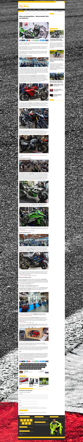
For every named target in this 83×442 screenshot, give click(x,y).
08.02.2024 (21, 20)
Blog (30, 9)
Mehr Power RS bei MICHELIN (32, 386)
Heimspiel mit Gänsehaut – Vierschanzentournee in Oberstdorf (58, 96)
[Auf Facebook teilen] (20, 40)
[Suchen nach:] (59, 1)
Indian (33, 365)
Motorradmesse (31, 20)
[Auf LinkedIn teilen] (26, 40)
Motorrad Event (27, 20)
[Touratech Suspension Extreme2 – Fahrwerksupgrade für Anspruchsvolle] (57, 76)
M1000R (41, 365)
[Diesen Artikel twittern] (23, 40)
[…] (54, 47)
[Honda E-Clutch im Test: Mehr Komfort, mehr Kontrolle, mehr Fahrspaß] (57, 54)
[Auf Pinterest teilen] (28, 40)
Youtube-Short (22, 230)
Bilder (34, 9)
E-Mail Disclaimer (55, 437)
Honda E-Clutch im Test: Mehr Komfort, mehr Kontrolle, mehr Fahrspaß (57, 60)
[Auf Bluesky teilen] (44, 40)
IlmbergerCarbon (28, 365)
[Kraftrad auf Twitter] (57, 11)
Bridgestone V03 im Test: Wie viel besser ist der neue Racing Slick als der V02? (58, 86)
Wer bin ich (39, 9)
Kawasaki (37, 365)
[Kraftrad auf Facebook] (54, 11)
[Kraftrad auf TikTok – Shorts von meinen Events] (62, 11)
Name (20, 400)
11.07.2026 (51, 62)
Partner (45, 9)
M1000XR (21, 367)
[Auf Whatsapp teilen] (36, 40)
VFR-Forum (20, 434)
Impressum (42, 437)
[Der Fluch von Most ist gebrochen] (44, 381)
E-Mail (20, 402)
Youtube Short (22, 322)
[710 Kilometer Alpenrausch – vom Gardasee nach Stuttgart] (57, 34)
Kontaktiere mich (61, 437)
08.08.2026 (51, 41)
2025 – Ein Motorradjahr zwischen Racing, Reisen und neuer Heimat (58, 91)
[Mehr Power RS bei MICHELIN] (34, 381)
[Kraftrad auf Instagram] (55, 11)
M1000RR (45, 365)
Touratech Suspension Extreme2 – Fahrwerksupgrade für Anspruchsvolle (56, 82)
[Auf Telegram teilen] (41, 40)
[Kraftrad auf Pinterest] (60, 11)
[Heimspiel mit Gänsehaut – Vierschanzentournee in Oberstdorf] (51, 96)
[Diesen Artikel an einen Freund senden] (31, 40)
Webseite (20, 405)
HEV (23, 365)
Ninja (44, 367)
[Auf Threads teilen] (47, 40)
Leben (26, 9)
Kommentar (21, 393)
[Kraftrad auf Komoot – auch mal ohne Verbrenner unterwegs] (64, 11)
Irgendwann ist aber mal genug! (23, 384)
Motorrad (21, 9)
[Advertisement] (57, 21)
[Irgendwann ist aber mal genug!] (24, 380)
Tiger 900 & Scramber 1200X (36, 155)
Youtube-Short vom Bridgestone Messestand (26, 315)
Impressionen (22, 359)
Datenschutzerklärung (48, 437)
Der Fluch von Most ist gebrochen (43, 386)
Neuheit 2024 (39, 367)
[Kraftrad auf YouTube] (59, 11)
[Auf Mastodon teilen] (39, 40)
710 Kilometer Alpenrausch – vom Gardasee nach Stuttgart (56, 40)
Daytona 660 (27, 155)
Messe (25, 367)
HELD (20, 365)
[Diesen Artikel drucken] (34, 40)
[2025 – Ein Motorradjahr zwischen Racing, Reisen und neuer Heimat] (51, 91)
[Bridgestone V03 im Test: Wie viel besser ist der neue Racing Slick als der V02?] (51, 86)
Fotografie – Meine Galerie (22, 433)
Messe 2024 (28, 367)
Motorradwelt (34, 367)
